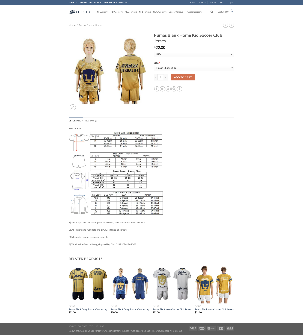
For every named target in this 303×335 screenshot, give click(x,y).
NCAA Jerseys (159, 12)
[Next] (233, 293)
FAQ (222, 2)
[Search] (212, 12)
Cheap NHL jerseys (172, 330)
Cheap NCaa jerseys (133, 330)
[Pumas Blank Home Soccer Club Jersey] (172, 283)
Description (76, 120)
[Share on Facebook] (156, 88)
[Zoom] (73, 107)
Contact (202, 2)
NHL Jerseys (145, 12)
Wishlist (213, 2)
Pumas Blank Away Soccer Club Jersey (88, 309)
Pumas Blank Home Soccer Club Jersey (172, 309)
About (193, 2)
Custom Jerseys (194, 12)
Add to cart (183, 77)
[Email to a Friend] (168, 88)
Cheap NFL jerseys (153, 330)
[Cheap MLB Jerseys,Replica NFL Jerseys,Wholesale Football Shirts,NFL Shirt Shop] (80, 11)
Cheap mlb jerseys (112, 330)
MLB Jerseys (131, 12)
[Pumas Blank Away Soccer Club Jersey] (88, 283)
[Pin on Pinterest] (173, 88)
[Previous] (68, 293)
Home (72, 25)
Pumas (99, 25)
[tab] (76, 121)
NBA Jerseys (117, 12)
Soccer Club (85, 25)
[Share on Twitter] (162, 88)
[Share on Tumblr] (179, 88)
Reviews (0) (91, 120)
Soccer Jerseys (176, 12)
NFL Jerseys (102, 12)
